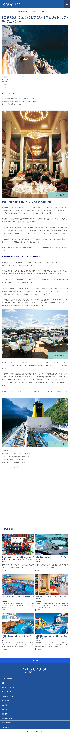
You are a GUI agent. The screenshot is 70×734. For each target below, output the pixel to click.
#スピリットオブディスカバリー (19, 88)
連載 (3, 683)
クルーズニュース (7, 692)
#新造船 (31, 88)
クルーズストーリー (11, 11)
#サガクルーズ (6, 88)
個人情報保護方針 (7, 718)
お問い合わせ (6, 727)
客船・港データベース (8, 687)
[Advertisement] (35, 496)
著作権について (6, 723)
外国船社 (5, 84)
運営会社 (4, 709)
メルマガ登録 (5, 701)
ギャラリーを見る (57, 195)
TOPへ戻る (36, 660)
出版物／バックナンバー (9, 696)
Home (3, 11)
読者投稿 (4, 705)
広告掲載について (7, 714)
